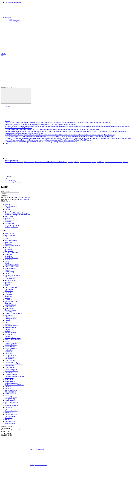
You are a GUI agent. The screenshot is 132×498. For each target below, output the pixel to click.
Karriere (7, 129)
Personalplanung (29, 135)
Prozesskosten (85, 136)
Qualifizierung (24, 138)
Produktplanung (99, 135)
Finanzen (27, 126)
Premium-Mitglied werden (13, 182)
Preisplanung (67, 135)
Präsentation (59, 135)
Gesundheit (96, 126)
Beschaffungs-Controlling (75, 122)
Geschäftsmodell (77, 126)
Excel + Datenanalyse (11, 266)
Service (122, 138)
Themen (7, 121)
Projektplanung (40, 136)
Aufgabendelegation (43, 122)
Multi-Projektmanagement (12, 338)
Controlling (23, 124)
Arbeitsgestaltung (10, 122)
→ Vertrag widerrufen (11, 227)
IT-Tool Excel (9, 291)
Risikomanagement (103, 138)
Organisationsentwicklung (25, 133)
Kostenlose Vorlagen (11, 220)
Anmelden (4, 195)
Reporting (82, 138)
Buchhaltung (92, 122)
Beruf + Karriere (54, 122)
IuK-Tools (14, 128)
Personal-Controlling (11, 343)
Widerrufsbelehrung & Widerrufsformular (17, 215)
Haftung (102, 126)
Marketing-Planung (77, 131)
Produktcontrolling (76, 135)
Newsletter (8, 221)
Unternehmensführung (39, 140)
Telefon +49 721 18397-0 (37, 450)
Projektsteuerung (50, 136)
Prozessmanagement (95, 136)
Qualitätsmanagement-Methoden (63, 138)
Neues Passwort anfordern (22, 197)
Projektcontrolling (109, 135)
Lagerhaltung (13, 131)
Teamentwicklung (26, 140)
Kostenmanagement (23, 129)
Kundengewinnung (72, 129)
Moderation (112, 131)
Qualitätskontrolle (34, 138)
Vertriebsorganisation (26, 142)
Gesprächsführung (87, 126)
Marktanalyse (87, 131)
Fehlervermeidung (18, 126)
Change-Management (11, 252)
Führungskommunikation (51, 126)
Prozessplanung (15, 138)
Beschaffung (63, 122)
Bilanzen (85, 122)
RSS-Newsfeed (9, 223)
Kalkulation (28, 128)
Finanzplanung (34, 126)
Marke (50, 131)
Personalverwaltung (40, 135)
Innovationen (125, 126)
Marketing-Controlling (65, 131)
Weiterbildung (47, 142)
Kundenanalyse (52, 129)
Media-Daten (9, 216)
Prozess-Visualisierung (74, 136)
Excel (6, 143)
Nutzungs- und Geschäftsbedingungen (16, 213)
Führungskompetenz (65, 126)
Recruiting (76, 138)
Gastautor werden (10, 218)
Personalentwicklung (18, 135)
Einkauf (51, 124)
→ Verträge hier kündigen (12, 225)
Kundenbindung (62, 129)
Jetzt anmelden (24, 199)
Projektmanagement (11, 136)
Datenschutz (8, 211)
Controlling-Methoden (33, 124)
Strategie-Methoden (11, 397)
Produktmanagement (88, 135)
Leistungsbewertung (23, 131)
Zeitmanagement (63, 142)
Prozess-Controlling (61, 136)
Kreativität (32, 129)
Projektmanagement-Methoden (26, 136)
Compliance (16, 124)
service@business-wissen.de (38, 465)
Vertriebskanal (16, 142)
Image (107, 126)
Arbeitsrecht (29, 122)
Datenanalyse (44, 124)
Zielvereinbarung (73, 142)
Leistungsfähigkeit (35, 131)
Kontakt (7, 208)
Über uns (7, 204)
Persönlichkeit (51, 135)
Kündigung (81, 129)
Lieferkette (44, 131)
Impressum (8, 209)
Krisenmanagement (41, 129)
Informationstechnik (115, 126)
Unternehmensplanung (67, 140)
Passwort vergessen (14, 21)
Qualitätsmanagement (46, 138)
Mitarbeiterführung (103, 131)
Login (10, 19)
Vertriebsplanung (38, 142)
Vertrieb (83, 140)
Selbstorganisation (114, 138)
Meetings (94, 131)
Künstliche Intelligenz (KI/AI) (14, 313)
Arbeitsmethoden (20, 122)
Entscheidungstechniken (65, 124)
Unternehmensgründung (53, 140)
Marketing (55, 131)
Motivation (119, 131)
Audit (35, 122)
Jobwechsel (21, 128)
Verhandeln (77, 140)
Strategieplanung (16, 140)
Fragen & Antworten (11, 206)
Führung (41, 126)
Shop (6, 158)
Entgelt (56, 124)
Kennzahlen (13, 129)
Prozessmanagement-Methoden (14, 376)
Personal (35, 133)
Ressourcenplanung (91, 138)
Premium (7, 106)
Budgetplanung (100, 122)
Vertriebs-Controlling (11, 411)
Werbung (55, 142)
